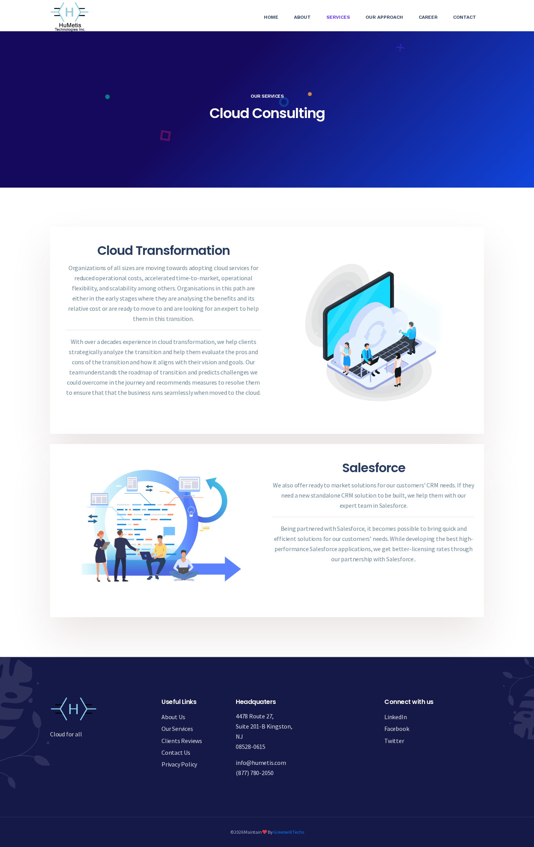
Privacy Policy (179, 764)
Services (338, 17)
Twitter (394, 741)
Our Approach (384, 17)
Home (275, 17)
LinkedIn (395, 717)
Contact (464, 17)
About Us (173, 717)
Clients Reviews (181, 741)
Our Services (177, 728)
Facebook (396, 728)
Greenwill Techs (288, 832)
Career (428, 17)
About (302, 17)
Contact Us (175, 752)
